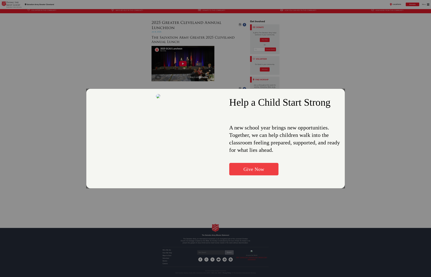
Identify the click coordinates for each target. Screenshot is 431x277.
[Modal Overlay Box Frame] (215, 138)
